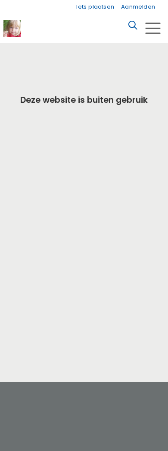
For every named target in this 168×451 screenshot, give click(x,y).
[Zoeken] (132, 25)
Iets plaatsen (95, 7)
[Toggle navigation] (153, 28)
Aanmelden (138, 7)
